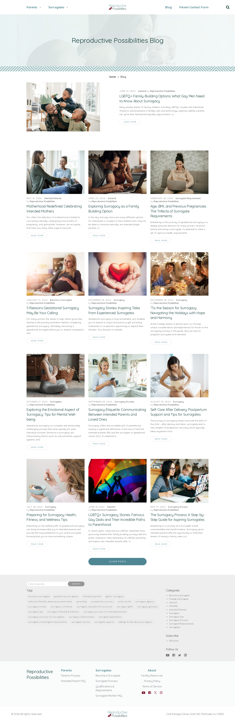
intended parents (92, 596)
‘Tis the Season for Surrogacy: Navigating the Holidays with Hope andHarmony (177, 313)
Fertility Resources (152, 675)
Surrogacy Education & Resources (95, 606)
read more (130, 122)
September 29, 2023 (100, 401)
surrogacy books (37, 606)
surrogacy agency (144, 601)
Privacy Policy (152, 681)
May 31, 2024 (34, 198)
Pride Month (124, 601)
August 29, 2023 (160, 401)
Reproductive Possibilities (162, 91)
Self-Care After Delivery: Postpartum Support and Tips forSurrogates (178, 412)
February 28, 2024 (161, 198)
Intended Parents (52, 198)
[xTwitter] (155, 693)
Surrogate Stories (80, 622)
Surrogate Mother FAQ (109, 695)
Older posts (117, 561)
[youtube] (167, 655)
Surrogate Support (104, 622)
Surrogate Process (107, 681)
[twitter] (179, 655)
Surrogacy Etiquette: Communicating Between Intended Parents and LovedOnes (117, 414)
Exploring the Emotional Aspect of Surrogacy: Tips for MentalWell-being (53, 414)
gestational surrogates (66, 596)
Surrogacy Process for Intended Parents (104, 611)
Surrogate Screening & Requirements (47, 622)
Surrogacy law (35, 611)
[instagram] (185, 655)
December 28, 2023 (99, 300)
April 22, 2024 (96, 198)
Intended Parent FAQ (73, 681)
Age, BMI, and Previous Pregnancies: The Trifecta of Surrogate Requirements (178, 211)
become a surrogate (39, 596)
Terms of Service (152, 686)
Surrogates (55, 401)
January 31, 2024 (37, 300)
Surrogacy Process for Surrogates (46, 617)
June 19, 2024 (127, 91)
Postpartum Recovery (102, 601)
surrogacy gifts (125, 606)
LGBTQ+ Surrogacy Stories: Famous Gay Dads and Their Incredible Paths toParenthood (116, 520)
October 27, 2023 (37, 401)
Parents (66, 670)
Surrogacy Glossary (147, 606)
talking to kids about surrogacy (135, 622)
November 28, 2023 (162, 300)
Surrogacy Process (124, 401)
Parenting (81, 601)
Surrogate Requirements (188, 198)
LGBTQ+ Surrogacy (115, 596)
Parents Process (70, 675)
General (142, 91)
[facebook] (173, 655)
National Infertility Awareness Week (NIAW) (50, 601)
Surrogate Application (110, 617)
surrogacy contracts (61, 606)
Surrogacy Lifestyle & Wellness (63, 611)
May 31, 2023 (158, 507)
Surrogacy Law (176, 616)
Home (112, 76)
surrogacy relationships (81, 617)
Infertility (173, 606)
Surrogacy (119, 300)
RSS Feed (173, 640)
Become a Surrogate (61, 300)
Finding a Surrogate (178, 599)
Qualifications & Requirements (105, 688)
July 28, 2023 (35, 507)
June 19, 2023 (96, 507)
